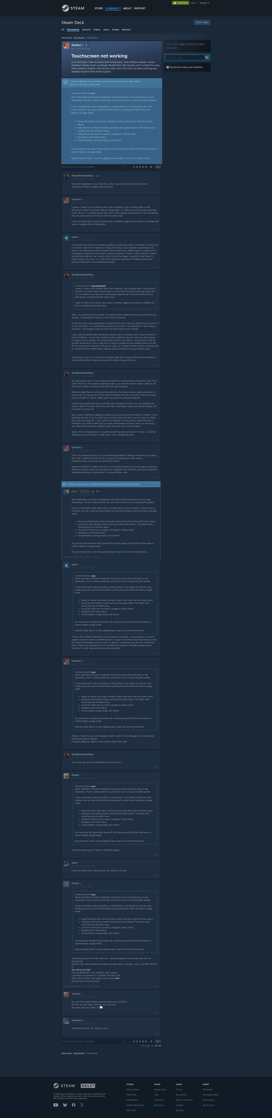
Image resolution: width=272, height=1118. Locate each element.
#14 (157, 1013)
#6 (157, 477)
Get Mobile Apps (211, 1094)
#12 (157, 876)
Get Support (208, 1100)
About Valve (160, 1089)
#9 (157, 747)
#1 (157, 192)
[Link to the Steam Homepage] (73, 10)
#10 (157, 767)
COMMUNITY (113, 8)
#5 (157, 440)
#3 (157, 267)
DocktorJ (76, 45)
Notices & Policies (184, 1100)
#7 (157, 557)
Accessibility (181, 1094)
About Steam (132, 1089)
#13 (157, 986)
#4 (157, 365)
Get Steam (207, 1089)
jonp (93, 93)
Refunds (180, 1110)
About (127, 8)
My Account (209, 1105)
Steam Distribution (135, 1105)
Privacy (179, 1089)
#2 (157, 229)
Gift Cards (131, 1110)
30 (156, 1046)
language (203, 3)
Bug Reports (79, 38)
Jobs (156, 1094)
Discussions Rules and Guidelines (186, 67)
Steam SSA (131, 1094)
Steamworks (132, 1100)
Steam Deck (66, 38)
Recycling (158, 1105)
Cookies (179, 1105)
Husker (78, 986)
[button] (87, 45)
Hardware (158, 1100)
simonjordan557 (99, 286)
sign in (193, 3)
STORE (99, 8)
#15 (157, 1033)
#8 (157, 653)
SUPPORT (140, 8)
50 (160, 1046)
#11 (157, 855)
